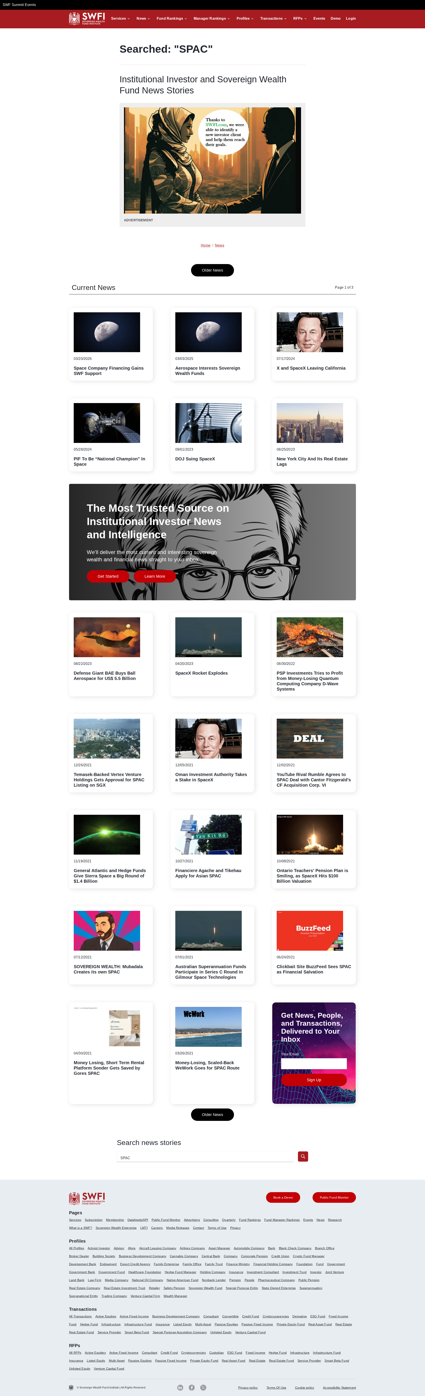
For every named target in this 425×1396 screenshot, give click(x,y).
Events (319, 18)
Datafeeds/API (138, 1220)
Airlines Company (192, 1248)
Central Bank (211, 1256)
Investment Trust (294, 1272)
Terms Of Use (276, 1387)
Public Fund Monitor (166, 1220)
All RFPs (75, 1352)
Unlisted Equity (221, 1332)
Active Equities (105, 1316)
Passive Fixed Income (257, 1324)
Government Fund (112, 1272)
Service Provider (109, 1332)
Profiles (243, 18)
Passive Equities (226, 1324)
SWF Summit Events (19, 5)
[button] (121, 18)
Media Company (116, 1280)
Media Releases (177, 1228)
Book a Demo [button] (283, 1197)
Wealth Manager (175, 1296)
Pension (235, 1280)
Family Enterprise (166, 1264)
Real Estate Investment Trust (124, 1288)
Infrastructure (111, 1324)
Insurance (236, 1272)
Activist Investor (99, 1248)
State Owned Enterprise (279, 1288)
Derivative (299, 1316)
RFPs (298, 18)
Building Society (104, 1256)
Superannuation (310, 1288)
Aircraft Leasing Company (157, 1248)
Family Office (192, 1264)
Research (335, 1220)
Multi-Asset (203, 1324)
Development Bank (82, 1264)
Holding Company (212, 1272)
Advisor (119, 1248)
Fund (320, 1264)
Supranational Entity (83, 1296)
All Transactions (80, 1316)
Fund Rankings (170, 18)
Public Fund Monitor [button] (334, 1197)
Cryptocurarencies (276, 1316)
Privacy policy (248, 1387)
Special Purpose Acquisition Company (180, 1332)
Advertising (192, 1220)
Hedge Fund (89, 1324)
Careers (157, 1228)
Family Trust (214, 1264)
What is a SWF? (80, 1228)
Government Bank (82, 1272)
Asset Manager (219, 1248)
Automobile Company (249, 1248)
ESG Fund (317, 1316)
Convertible (230, 1316)
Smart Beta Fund (137, 1332)
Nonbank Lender (214, 1280)
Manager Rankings (210, 18)
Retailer (154, 1288)
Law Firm (94, 1280)
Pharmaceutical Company (276, 1280)
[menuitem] (77, 1222)
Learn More (160, 577)
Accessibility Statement (339, 1387)
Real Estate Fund (81, 1332)
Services (118, 18)
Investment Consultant (263, 1272)
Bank (271, 1248)
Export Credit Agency (135, 1264)
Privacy (235, 1228)
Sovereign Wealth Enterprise (116, 1228)
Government (336, 1264)
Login (351, 18)
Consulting (211, 1220)
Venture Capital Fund (250, 1332)
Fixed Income (338, 1316)
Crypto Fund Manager (309, 1256)
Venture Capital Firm (145, 1296)
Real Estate (343, 1324)
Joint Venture (334, 1272)
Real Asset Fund (320, 1324)
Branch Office (324, 1248)
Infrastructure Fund (138, 1324)
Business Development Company (142, 1256)
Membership (115, 1220)
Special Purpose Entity (242, 1288)
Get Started (113, 577)
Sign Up (314, 1080)
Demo (336, 18)
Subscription (93, 1220)
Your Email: (290, 1054)
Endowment (108, 1264)
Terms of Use (217, 1228)
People (250, 1280)
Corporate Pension (254, 1256)
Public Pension (308, 1280)
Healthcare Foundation (144, 1272)
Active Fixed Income (134, 1316)
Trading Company (114, 1296)
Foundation (304, 1264)
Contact (198, 1228)
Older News (212, 270)
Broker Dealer (79, 1256)
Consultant (211, 1316)
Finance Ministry (238, 1264)
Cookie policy (304, 1387)
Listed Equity (182, 1324)
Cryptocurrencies (193, 1352)
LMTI (144, 1228)
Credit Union (280, 1256)
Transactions (271, 18)
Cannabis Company (184, 1256)
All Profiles (76, 1248)
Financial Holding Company (273, 1264)
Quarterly (228, 1220)
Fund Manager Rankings (282, 1220)
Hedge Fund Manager (180, 1272)
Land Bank (76, 1280)
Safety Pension (174, 1288)
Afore (132, 1248)
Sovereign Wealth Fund (205, 1288)
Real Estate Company (84, 1288)
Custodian (216, 1352)
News (141, 18)
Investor (316, 1272)
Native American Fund (182, 1280)
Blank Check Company (295, 1248)
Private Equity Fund (291, 1324)
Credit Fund (250, 1316)
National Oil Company (147, 1280)
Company (231, 1256)
